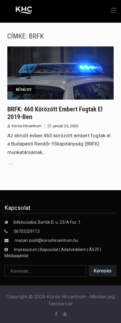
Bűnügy (24, 89)
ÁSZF (94, 249)
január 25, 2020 (65, 126)
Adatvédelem (73, 249)
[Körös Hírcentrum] (20, 11)
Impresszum (26, 249)
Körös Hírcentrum (26, 126)
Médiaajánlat (16, 255)
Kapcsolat (49, 249)
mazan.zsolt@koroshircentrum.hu (46, 240)
